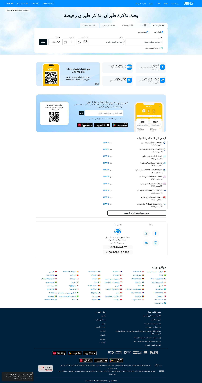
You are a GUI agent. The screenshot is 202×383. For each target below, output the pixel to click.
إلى (120, 38)
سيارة (151, 3)
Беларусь (137, 275)
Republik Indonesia (112, 282)
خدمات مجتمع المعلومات (152, 323)
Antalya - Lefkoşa (151, 149)
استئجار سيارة (100, 320)
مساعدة (34, 3)
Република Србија (112, 296)
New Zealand (136, 293)
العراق (161, 286)
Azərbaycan (93, 272)
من (159, 38)
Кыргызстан (93, 286)
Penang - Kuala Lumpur (148, 170)
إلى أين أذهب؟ (100, 327)
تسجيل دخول (20, 3)
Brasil (161, 275)
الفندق (166, 3)
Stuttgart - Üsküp (151, 184)
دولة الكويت (50, 286)
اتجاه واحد (157, 32)
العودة (71, 38)
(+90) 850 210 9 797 (117, 252)
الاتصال (102, 335)
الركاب (56, 38)
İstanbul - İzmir (152, 156)
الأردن (117, 286)
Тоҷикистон (137, 300)
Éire (96, 282)
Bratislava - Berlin (151, 177)
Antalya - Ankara (151, 163)
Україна (94, 300)
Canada (116, 275)
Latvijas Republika (113, 289)
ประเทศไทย (159, 300)
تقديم (81, 113)
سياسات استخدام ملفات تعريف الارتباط (147, 341)
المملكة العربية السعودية (67, 296)
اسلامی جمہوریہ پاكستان (67, 293)
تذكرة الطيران (100, 312)
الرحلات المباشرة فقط (152, 48)
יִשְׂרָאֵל (73, 282)
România (138, 296)
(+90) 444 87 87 (118, 247)
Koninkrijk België (69, 272)
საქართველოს (158, 282)
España (95, 279)
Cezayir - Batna (151, 197)
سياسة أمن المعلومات (153, 327)
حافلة (158, 3)
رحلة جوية (174, 3)
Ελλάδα (138, 282)
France (73, 279)
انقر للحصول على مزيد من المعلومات (21, 374)
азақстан (160, 289)
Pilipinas (94, 293)
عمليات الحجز (48, 3)
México (73, 289)
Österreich (137, 272)
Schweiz (94, 275)
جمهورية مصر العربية (112, 279)
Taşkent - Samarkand (149, 204)
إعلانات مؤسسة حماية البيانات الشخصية (147, 337)
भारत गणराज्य (50, 282)
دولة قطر (160, 296)
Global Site (159, 303)
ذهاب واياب (142, 32)
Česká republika (157, 279)
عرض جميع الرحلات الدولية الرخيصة (136, 213)
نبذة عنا (102, 331)
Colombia (50, 275)
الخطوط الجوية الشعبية (153, 345)
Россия (95, 296)
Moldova (94, 289)
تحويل (103, 323)
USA (74, 300)
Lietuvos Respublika (134, 289)
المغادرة (84, 38)
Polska (51, 293)
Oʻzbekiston (49, 300)
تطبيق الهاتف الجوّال (154, 312)
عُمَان (118, 293)
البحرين (51, 272)
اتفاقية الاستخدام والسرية (152, 316)
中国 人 (73, 275)
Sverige (51, 296)
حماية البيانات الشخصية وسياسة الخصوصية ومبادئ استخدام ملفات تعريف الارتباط (138, 332)
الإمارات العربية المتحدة (155, 272)
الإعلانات (102, 343)
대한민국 (72, 286)
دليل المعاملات (156, 320)
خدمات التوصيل (140, 3)
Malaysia (50, 289)
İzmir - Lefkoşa (152, 142)
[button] (10, 3)
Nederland (159, 293)
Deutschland (137, 279)
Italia (140, 286)
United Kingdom (47, 279)
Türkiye (117, 300)
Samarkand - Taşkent (149, 190)
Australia (116, 272)
